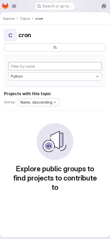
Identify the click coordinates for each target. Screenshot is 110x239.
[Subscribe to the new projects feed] (55, 47)
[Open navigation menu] (14, 6)
